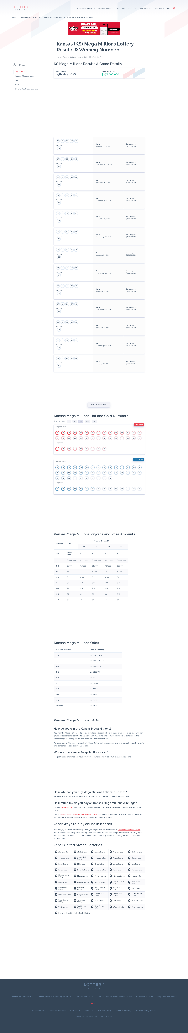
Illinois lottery (99, 864)
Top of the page (21, 72)
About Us (89, 1010)
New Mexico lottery (62, 888)
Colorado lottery (64, 858)
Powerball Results (144, 996)
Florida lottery (118, 858)
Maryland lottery (137, 870)
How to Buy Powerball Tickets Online (115, 996)
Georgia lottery (137, 858)
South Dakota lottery (63, 901)
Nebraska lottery (83, 882)
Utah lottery (117, 901)
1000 (87, 421)
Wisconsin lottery (119, 907)
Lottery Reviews (143, 8)
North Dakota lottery (117, 888)
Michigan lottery (83, 876)
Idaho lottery (81, 864)
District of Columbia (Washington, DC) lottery (74, 913)
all (94, 421)
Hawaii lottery (63, 864)
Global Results (106, 8)
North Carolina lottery (100, 888)
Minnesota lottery (101, 876)
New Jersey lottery (136, 882)
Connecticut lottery (81, 858)
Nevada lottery (100, 882)
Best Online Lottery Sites (22, 996)
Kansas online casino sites (129, 829)
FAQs (17, 84)
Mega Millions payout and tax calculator (79, 814)
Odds (17, 80)
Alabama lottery (64, 852)
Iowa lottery (136, 864)
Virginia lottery (63, 907)
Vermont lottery (137, 901)
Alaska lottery (82, 852)
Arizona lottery (100, 852)
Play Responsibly (123, 1010)
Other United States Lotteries (26, 89)
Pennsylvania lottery (99, 894)
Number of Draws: (59, 421)
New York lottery (80, 888)
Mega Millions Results (167, 996)
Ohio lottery (136, 888)
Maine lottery (117, 870)
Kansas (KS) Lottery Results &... (55, 17)
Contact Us (75, 1010)
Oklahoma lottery (64, 895)
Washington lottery (81, 907)
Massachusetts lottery (63, 876)
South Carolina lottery (137, 894)
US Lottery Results (85, 8)
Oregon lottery (82, 895)
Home (14, 17)
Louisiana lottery (100, 870)
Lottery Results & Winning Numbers (54, 996)
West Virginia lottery (99, 907)
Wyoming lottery (138, 907)
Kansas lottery (67, 807)
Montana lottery (63, 882)
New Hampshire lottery (118, 882)
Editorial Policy (104, 1010)
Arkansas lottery (118, 852)
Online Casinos (162, 8)
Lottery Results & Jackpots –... (30, 17)
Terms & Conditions (57, 1010)
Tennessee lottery (81, 901)
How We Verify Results (145, 1010)
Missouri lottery (137, 876)
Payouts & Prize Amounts (24, 76)
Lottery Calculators (84, 996)
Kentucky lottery (83, 870)
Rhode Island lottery (117, 894)
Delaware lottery (100, 858)
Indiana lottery (118, 864)
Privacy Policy (38, 1010)
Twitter (92, 1003)
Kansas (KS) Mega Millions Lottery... (81, 17)
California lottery (137, 852)
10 (74, 421)
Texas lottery (99, 901)
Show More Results (98, 404)
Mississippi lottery (119, 876)
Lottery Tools (124, 8)
